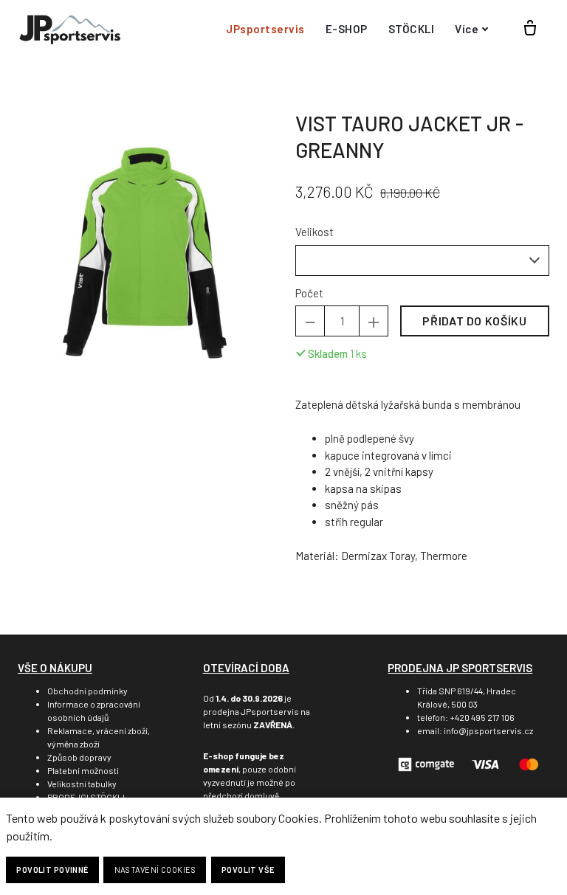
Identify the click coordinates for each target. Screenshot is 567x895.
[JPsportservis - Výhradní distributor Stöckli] (70, 29)
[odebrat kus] (310, 320)
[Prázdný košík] (530, 28)
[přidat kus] (373, 320)
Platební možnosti (83, 770)
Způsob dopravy (79, 757)
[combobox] (422, 260)
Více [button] (466, 28)
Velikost (314, 231)
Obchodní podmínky (87, 690)
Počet (309, 293)
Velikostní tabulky (82, 783)
